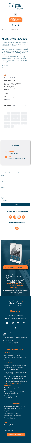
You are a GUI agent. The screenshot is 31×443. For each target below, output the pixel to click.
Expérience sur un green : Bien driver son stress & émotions (15, 373)
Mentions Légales (8, 332)
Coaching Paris (8, 425)
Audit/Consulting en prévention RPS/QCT (14, 388)
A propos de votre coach (11, 413)
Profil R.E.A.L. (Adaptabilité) (12, 383)
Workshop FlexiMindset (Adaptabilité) (15, 376)
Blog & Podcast (8, 411)
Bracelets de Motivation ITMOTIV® (14, 406)
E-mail (2, 181)
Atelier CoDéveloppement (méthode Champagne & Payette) (15, 392)
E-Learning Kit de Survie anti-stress (15, 365)
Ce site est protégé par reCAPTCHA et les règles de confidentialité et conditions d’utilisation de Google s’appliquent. (14, 344)
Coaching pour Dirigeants (12, 355)
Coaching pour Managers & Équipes (15, 357)
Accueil (7, 30)
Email (10, 156)
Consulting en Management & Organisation (13, 396)
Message (3, 187)
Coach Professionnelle (15, 42)
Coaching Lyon (8, 430)
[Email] (6, 157)
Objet (2, 198)
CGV (4, 335)
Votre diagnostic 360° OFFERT (13, 408)
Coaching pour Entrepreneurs (13, 360)
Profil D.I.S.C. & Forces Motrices (13, 379)
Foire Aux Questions (10, 418)
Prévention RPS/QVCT (11, 370)
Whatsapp (11, 152)
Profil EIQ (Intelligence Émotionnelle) (15, 381)
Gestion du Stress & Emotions (13, 367)
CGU (4, 333)
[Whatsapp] (6, 152)
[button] (15, 14)
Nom (2, 175)
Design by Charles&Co (8, 340)
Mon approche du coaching (12, 416)
